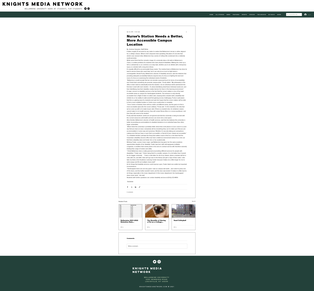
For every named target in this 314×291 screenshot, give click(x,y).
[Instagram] (88, 8)
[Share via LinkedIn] (135, 187)
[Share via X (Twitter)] (131, 187)
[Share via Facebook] (127, 187)
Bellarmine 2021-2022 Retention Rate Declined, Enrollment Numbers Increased (129, 221)
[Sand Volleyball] (183, 211)
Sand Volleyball (180, 220)
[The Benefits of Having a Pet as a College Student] (157, 211)
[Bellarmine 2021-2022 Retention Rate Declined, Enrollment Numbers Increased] (130, 211)
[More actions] (186, 32)
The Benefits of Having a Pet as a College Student (156, 221)
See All (193, 201)
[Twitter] (85, 8)
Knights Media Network (42, 4)
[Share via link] (139, 187)
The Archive (130, 181)
